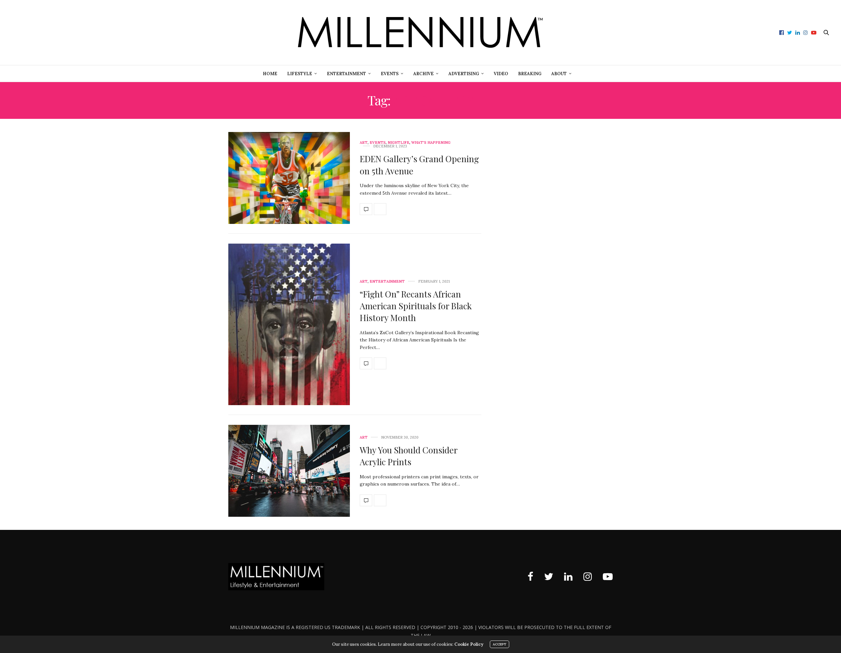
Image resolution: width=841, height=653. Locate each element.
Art (364, 142)
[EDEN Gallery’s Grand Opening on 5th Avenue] (289, 178)
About (559, 73)
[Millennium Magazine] (420, 32)
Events (389, 73)
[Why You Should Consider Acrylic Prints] (289, 471)
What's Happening (430, 142)
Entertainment (346, 73)
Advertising (463, 73)
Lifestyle (299, 73)
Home (270, 73)
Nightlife (398, 142)
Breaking (529, 73)
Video (501, 73)
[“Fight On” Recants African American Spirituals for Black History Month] (289, 324)
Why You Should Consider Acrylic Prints (408, 456)
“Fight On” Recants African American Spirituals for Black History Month (416, 306)
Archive (423, 73)
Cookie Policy (468, 644)
